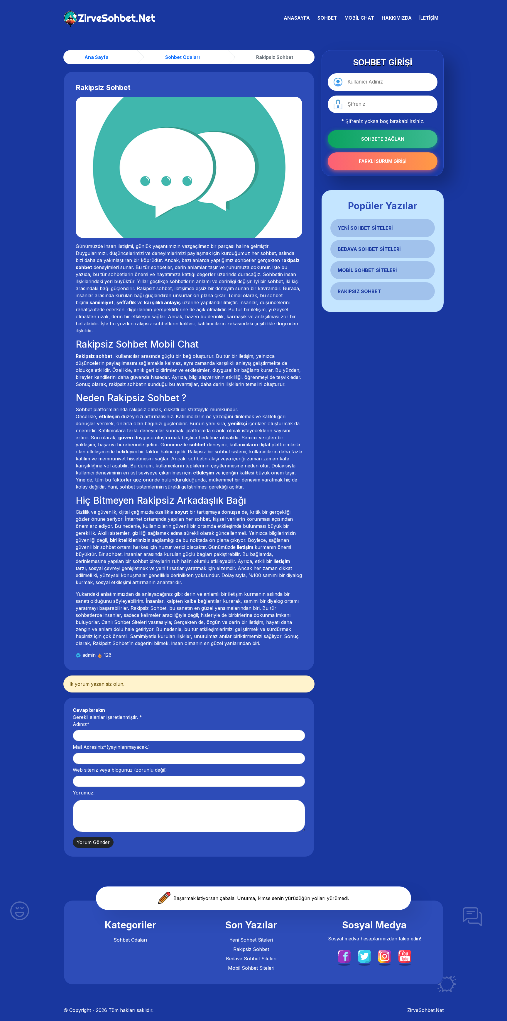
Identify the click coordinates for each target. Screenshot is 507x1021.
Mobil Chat (359, 18)
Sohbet (327, 18)
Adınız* (81, 724)
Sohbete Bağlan (382, 139)
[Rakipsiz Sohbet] (189, 167)
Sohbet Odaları (130, 940)
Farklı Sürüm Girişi (382, 161)
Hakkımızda (397, 18)
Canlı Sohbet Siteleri (124, 622)
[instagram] (384, 956)
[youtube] (405, 956)
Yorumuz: (83, 793)
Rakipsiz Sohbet (359, 291)
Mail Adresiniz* (111, 747)
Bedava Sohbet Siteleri (369, 249)
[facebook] (344, 956)
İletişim (428, 18)
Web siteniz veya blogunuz (120, 770)
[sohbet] (110, 17)
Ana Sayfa (96, 57)
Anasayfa (297, 18)
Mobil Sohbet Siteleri (367, 270)
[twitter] (364, 956)
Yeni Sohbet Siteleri (365, 228)
